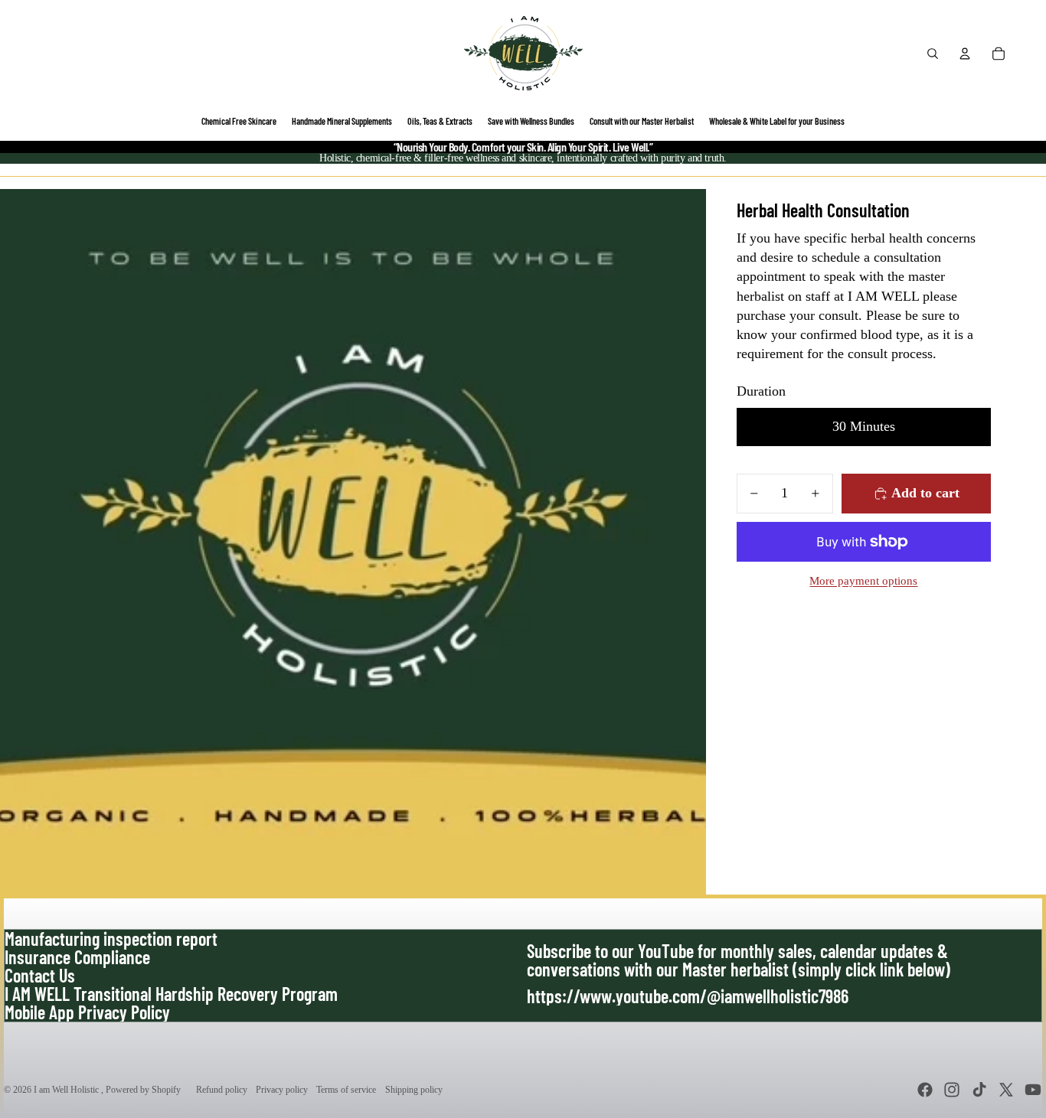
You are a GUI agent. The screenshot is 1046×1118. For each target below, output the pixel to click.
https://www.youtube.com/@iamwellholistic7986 (687, 996)
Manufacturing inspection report (111, 938)
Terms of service (346, 1089)
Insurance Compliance (77, 957)
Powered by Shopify (143, 1089)
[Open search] (933, 53)
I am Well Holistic (67, 1089)
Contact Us (40, 975)
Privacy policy (282, 1089)
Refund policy (221, 1089)
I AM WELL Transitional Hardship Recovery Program (171, 994)
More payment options (863, 581)
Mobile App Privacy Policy (87, 1012)
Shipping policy (414, 1089)
